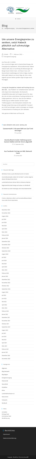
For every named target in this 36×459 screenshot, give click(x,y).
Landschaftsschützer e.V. (8, 393)
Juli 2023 (4, 257)
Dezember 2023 (6, 241)
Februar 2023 (5, 273)
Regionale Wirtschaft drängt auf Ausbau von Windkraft (16, 185)
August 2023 (5, 254)
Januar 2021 (5, 352)
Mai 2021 (4, 339)
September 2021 (6, 327)
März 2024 (4, 232)
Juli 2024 (4, 219)
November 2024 (6, 213)
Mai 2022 (4, 301)
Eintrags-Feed (5, 414)
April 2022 (4, 305)
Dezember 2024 (6, 210)
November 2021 (6, 320)
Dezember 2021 (6, 317)
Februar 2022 (5, 311)
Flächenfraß (5, 381)
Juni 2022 (4, 298)
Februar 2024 (5, 235)
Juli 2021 (4, 333)
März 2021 (4, 346)
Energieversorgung (10, 56)
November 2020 (6, 358)
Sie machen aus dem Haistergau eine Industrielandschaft (16, 188)
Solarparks (4, 400)
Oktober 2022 (5, 286)
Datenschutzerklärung (9, 438)
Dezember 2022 (6, 279)
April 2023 (4, 267)
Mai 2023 (4, 263)
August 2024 (5, 216)
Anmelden (4, 412)
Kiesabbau (4, 387)
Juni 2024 (4, 222)
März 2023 (4, 270)
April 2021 (4, 343)
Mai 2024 (4, 225)
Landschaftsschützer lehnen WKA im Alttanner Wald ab (16, 182)
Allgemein (4, 368)
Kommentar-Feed (6, 416)
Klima (3, 390)
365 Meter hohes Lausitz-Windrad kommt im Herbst (15, 174)
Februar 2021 (5, 349)
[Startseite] (2, 28)
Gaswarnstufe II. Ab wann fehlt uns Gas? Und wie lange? (18, 129)
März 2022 (4, 308)
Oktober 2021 (5, 324)
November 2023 (6, 244)
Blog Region (5, 374)
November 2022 (6, 282)
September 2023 (6, 251)
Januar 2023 (5, 276)
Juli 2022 (4, 295)
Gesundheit (5, 384)
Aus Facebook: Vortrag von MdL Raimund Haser (18, 152)
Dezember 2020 (6, 355)
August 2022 (5, 292)
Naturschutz (5, 396)
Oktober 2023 (5, 248)
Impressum (6, 434)
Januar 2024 (5, 238)
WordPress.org (6, 418)
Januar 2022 (5, 314)
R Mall (6, 54)
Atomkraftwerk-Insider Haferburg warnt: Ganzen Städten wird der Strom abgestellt (18, 141)
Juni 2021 (4, 336)
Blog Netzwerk (5, 371)
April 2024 (4, 229)
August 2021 (5, 330)
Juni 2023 (4, 260)
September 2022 (6, 289)
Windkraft (4, 403)
